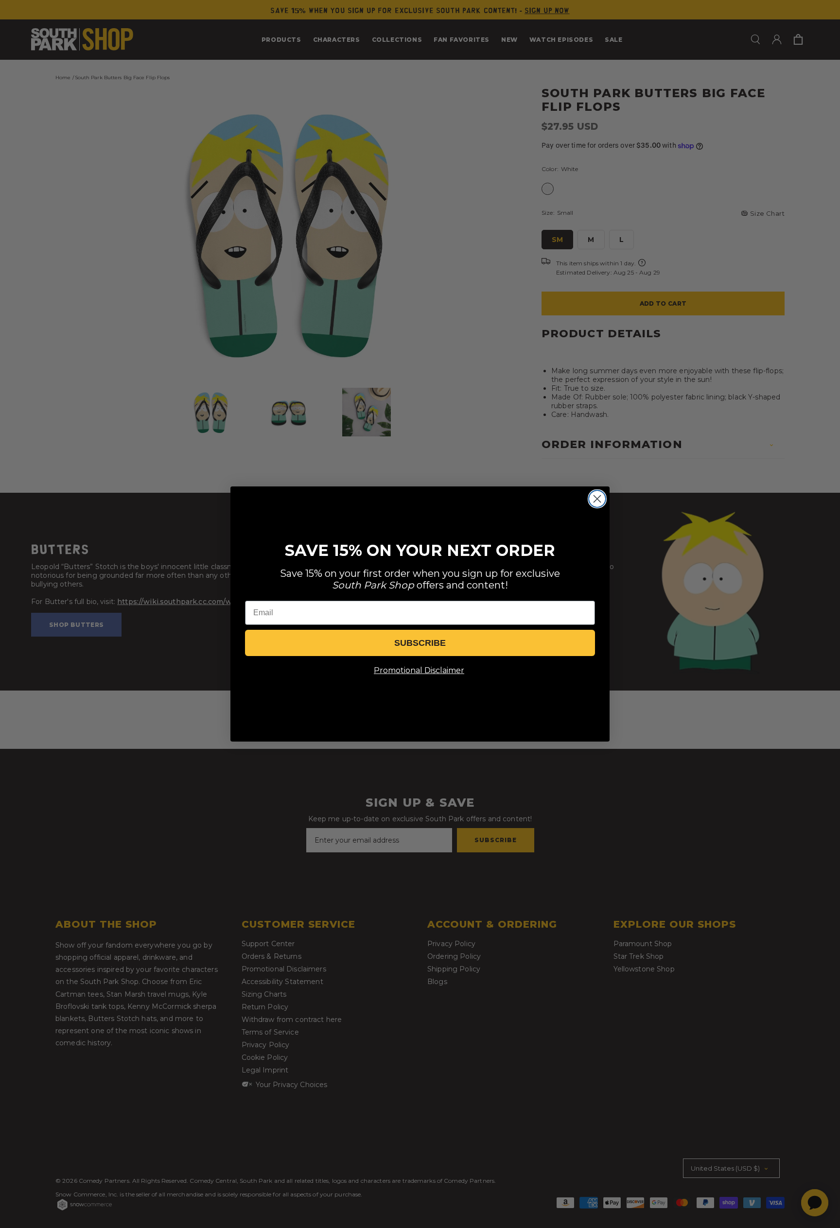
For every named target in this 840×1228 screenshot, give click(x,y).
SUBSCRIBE (420, 643)
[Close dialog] (597, 498)
